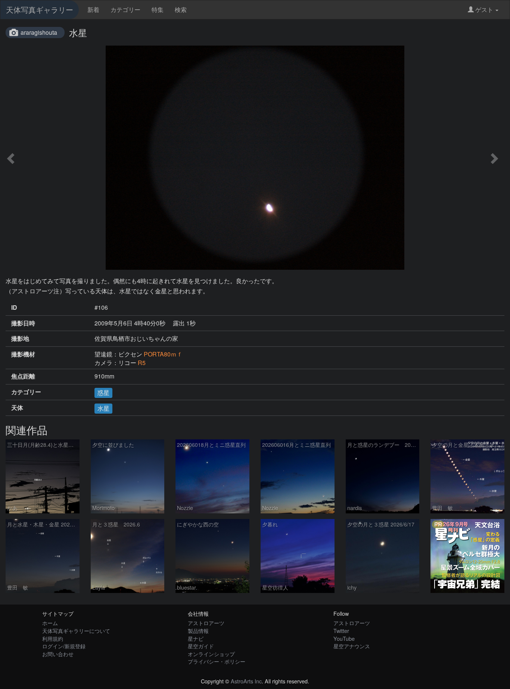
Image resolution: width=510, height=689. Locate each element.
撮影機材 (23, 354)
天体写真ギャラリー (39, 9)
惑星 (103, 392)
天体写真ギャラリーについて (76, 630)
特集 (158, 9)
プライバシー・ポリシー (216, 661)
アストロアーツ (206, 623)
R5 (142, 362)
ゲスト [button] (484, 9)
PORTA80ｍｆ (163, 354)
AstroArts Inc (246, 681)
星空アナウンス (351, 646)
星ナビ (195, 638)
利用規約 (52, 638)
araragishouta (39, 32)
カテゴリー (125, 9)
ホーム (50, 623)
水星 (103, 408)
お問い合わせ (58, 654)
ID (14, 307)
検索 (181, 9)
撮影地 (20, 338)
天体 (17, 408)
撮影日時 (23, 323)
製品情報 (198, 630)
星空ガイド (201, 646)
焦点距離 (23, 376)
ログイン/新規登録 (63, 646)
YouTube (344, 638)
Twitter (341, 630)
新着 (93, 9)
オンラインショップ (211, 654)
